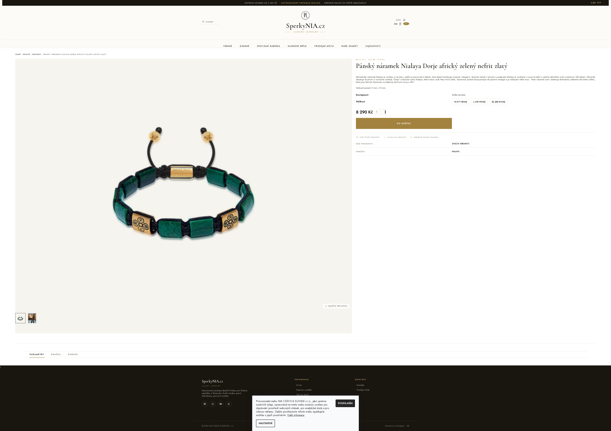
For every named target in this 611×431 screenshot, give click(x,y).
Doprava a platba (304, 389)
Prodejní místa (324, 46)
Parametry (37, 354)
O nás (299, 385)
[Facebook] (205, 404)
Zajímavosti (373, 46)
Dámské (244, 46)
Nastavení (265, 423)
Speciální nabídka (268, 46)
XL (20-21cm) (498, 101)
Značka (56, 354)
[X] (229, 404)
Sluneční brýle (297, 46)
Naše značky (349, 46)
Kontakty (360, 385)
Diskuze (73, 354)
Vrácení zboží (302, 394)
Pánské (228, 46)
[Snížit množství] (385, 113)
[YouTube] (221, 404)
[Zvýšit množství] (385, 110)
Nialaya (455, 151)
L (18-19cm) (479, 101)
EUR (599, 2)
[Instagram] (213, 404)
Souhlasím (345, 403)
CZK (593, 2)
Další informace (295, 415)
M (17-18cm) (460, 101)
